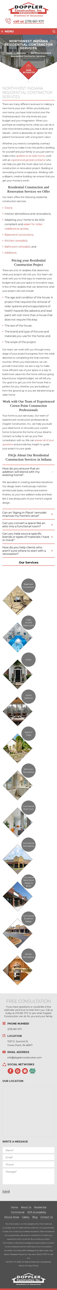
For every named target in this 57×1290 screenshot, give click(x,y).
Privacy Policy (32, 1265)
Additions (10, 252)
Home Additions (28, 696)
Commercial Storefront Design (28, 918)
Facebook (10, 1071)
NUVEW (9, 1262)
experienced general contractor (28, 160)
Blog (35, 1217)
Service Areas (11, 1217)
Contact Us (46, 1217)
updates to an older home (30, 155)
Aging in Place (28, 733)
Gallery (25, 1217)
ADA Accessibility (36, 1212)
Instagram (25, 1071)
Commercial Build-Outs (28, 807)
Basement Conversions (28, 585)
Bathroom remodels (17, 246)
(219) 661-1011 (34, 21)
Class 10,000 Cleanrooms (28, 623)
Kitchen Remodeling (28, 955)
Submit (6, 1191)
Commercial (17, 1212)
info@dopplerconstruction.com (24, 1057)
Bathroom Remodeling (28, 770)
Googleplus (18, 1071)
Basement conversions (19, 234)
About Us (26, 1207)
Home (14, 1207)
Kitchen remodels (16, 240)
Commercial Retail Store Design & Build (28, 881)
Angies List (32, 1071)
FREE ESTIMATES (29, 71)
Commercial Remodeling (28, 844)
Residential (40, 1207)
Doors (8, 207)
